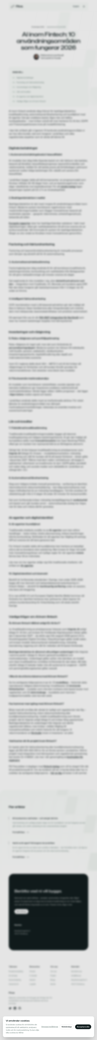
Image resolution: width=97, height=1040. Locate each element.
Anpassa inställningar (49, 1027)
